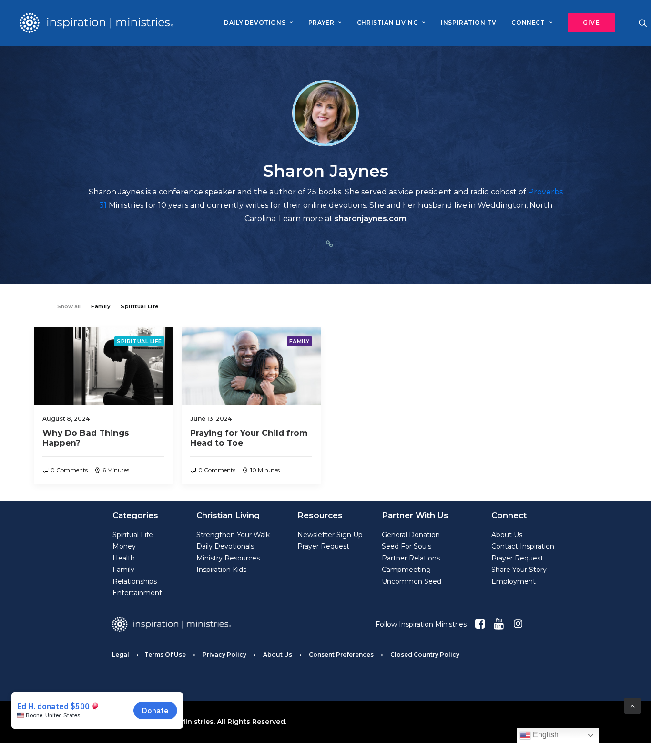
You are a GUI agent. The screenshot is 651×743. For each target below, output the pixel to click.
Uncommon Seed (411, 581)
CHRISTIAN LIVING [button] (387, 22)
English (545, 735)
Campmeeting (406, 569)
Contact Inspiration (522, 546)
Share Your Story (519, 569)
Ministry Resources (228, 558)
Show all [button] (69, 306)
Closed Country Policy (424, 654)
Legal (120, 654)
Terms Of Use (165, 654)
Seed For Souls (406, 546)
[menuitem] (258, 23)
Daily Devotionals (225, 546)
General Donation (411, 534)
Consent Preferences (341, 654)
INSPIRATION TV (468, 22)
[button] (588, 22)
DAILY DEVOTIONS (254, 22)
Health (123, 558)
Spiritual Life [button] (140, 306)
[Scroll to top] (632, 705)
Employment (513, 581)
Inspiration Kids (221, 569)
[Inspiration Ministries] (96, 23)
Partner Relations (411, 558)
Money (124, 546)
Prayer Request (323, 546)
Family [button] (100, 306)
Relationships (134, 581)
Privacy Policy (224, 654)
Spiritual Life (139, 341)
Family (299, 341)
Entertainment (137, 593)
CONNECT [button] (528, 22)
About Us (506, 534)
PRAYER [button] (321, 22)
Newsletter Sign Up (330, 534)
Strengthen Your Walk (233, 534)
